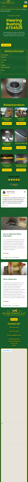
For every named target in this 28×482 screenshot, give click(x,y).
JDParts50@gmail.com (14, 335)
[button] (26, 2)
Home (2, 9)
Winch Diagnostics (10, 279)
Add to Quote (6, 45)
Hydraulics (18, 9)
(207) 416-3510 (14, 327)
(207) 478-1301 (14, 331)
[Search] (25, 6)
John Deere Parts (9, 9)
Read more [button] (5, 205)
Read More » (6, 253)
